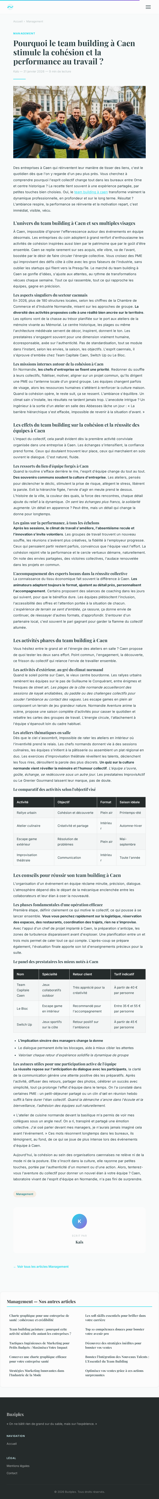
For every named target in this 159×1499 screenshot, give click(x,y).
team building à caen (91, 192)
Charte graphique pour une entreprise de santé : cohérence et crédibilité (39, 1317)
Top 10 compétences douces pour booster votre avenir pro (114, 1331)
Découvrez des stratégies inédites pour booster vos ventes (113, 1345)
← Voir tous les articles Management (41, 1267)
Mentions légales (18, 1466)
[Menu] (148, 7)
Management (34, 21)
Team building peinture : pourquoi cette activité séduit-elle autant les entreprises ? (40, 1331)
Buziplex (15, 1414)
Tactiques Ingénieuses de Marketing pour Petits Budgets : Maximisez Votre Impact (39, 1345)
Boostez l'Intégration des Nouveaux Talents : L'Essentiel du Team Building (117, 1359)
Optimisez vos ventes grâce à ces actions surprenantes (114, 1373)
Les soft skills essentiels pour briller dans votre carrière (115, 1317)
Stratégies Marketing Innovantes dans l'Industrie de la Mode (36, 1373)
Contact (12, 1473)
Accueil (18, 21)
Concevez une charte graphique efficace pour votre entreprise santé (38, 1359)
